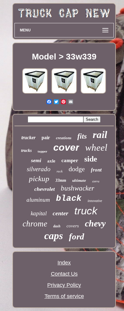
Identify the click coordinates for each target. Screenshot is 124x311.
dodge (77, 169)
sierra (95, 181)
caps (53, 235)
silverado (39, 169)
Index (64, 263)
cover (66, 147)
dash (56, 226)
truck (86, 210)
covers (73, 225)
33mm (60, 180)
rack (60, 171)
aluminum (38, 200)
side (90, 159)
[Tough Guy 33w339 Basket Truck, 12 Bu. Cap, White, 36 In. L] (35, 93)
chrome (35, 223)
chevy (95, 223)
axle (51, 161)
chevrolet (44, 189)
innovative (95, 201)
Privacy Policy (64, 285)
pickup (39, 179)
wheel (96, 147)
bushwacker (77, 188)
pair (46, 137)
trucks (26, 150)
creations (63, 138)
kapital (39, 213)
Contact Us (64, 274)
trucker (28, 137)
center (60, 213)
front (96, 170)
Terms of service (64, 296)
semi (36, 160)
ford (76, 236)
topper (42, 151)
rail (100, 134)
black (69, 198)
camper (69, 160)
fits (82, 136)
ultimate (79, 180)
